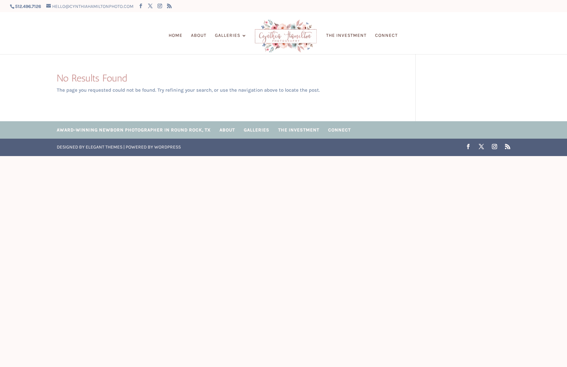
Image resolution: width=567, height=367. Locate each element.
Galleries (227, 35)
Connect (386, 35)
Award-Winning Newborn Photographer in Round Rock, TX (134, 130)
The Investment (346, 35)
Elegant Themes (104, 147)
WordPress (167, 147)
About (198, 35)
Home (175, 35)
